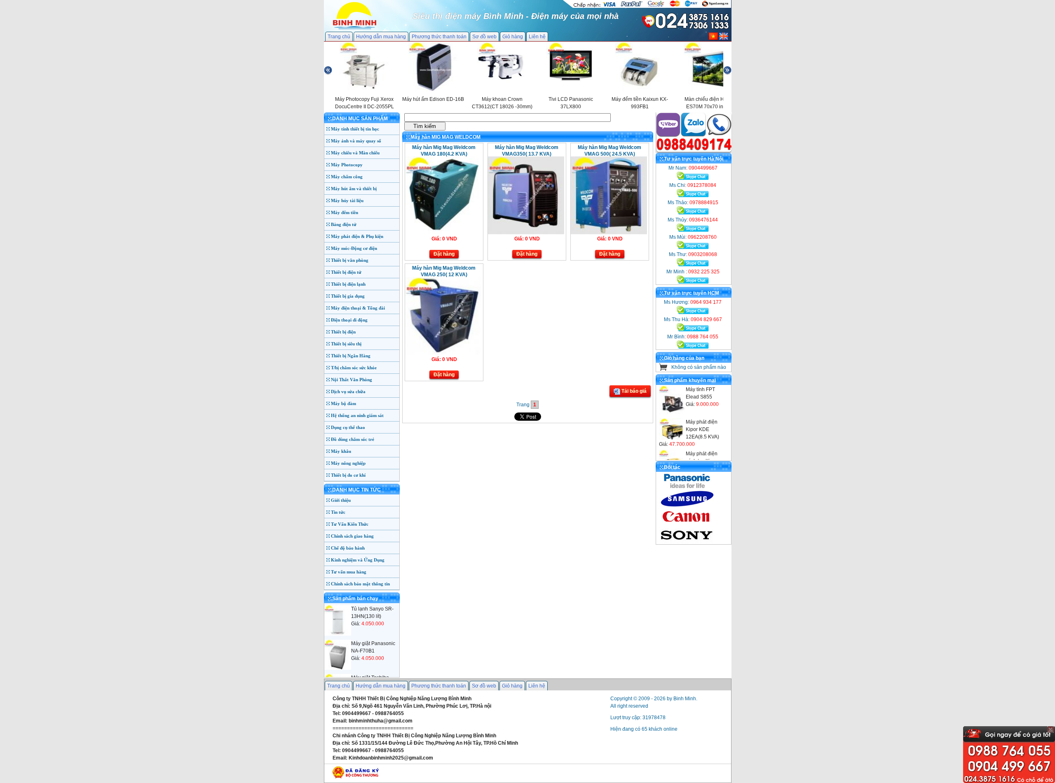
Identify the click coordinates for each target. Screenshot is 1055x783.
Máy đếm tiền (344, 212)
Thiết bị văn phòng (349, 260)
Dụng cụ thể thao (348, 427)
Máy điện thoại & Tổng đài (358, 307)
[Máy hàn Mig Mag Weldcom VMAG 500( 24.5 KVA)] (609, 232)
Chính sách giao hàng (352, 536)
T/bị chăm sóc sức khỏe (354, 367)
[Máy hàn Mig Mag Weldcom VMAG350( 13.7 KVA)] (526, 232)
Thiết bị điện (343, 331)
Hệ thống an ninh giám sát (357, 415)
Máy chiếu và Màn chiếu (355, 152)
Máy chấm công (347, 176)
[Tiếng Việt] (713, 38)
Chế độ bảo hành (348, 547)
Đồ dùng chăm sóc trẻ (352, 439)
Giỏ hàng (512, 37)
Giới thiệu (341, 500)
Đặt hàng (444, 254)
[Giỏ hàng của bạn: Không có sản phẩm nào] (663, 369)
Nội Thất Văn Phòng (351, 379)
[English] (723, 38)
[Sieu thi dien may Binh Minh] (354, 28)
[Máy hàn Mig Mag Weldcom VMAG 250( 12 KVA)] (443, 353)
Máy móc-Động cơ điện (354, 248)
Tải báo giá (633, 391)
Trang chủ (339, 37)
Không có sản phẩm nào (698, 367)
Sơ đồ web (484, 37)
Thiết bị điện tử (346, 272)
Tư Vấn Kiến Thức (349, 524)
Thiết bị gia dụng (348, 296)
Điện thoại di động (349, 319)
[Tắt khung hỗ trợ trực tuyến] (1050, 729)
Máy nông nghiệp (348, 463)
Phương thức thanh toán (439, 37)
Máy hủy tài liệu (347, 200)
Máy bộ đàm (343, 403)
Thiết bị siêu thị (346, 343)
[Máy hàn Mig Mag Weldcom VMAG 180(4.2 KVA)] (443, 232)
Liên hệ (537, 37)
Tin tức (338, 512)
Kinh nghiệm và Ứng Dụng (357, 559)
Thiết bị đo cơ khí (348, 475)
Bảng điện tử (343, 224)
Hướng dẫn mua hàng (381, 37)
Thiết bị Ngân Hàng (350, 355)
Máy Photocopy (347, 164)
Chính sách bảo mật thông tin (360, 583)
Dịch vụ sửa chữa (348, 391)
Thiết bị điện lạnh (348, 284)
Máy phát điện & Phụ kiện (357, 236)
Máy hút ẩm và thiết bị (354, 188)
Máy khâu (341, 451)
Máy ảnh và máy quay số (356, 140)
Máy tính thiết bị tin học (355, 128)
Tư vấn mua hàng (348, 571)
